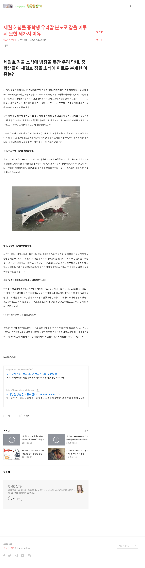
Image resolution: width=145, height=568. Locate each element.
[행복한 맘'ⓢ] (26, 6)
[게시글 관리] (16, 416)
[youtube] (22, 556)
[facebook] (4, 556)
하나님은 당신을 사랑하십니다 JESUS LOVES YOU (33, 394)
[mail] (29, 556)
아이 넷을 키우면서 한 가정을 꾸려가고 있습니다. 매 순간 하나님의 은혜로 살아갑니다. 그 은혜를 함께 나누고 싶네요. (41, 491)
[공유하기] (13, 416)
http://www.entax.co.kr (17, 369)
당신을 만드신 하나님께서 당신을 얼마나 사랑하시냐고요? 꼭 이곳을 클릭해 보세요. (45, 398)
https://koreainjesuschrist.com (20, 390)
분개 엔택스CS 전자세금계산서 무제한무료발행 (31, 374)
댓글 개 (6, 472)
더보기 (86, 430)
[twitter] (9, 556)
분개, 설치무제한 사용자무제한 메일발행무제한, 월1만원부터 (35, 377)
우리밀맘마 (7, 544)
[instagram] (16, 556)
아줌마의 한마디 (9, 39)
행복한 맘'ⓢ (15, 486)
